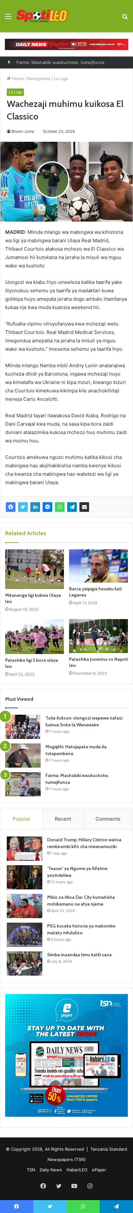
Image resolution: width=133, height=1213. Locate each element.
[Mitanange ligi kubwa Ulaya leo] (34, 569)
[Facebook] (10, 507)
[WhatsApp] (60, 507)
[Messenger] (47, 507)
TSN (31, 1169)
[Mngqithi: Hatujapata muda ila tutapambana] (23, 755)
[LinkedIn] (35, 507)
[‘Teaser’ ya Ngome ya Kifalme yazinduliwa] (24, 877)
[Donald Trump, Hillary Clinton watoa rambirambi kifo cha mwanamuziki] (24, 848)
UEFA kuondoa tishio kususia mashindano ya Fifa (65, 67)
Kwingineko (38, 78)
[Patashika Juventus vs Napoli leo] (98, 636)
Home (17, 78)
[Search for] (125, 18)
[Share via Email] (84, 507)
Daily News (51, 1169)
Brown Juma (23, 131)
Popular (21, 819)
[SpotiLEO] (42, 16)
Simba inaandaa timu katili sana (79, 955)
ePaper (99, 1169)
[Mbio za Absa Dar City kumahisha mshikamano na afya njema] (24, 906)
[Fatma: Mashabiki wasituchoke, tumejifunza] (23, 784)
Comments (108, 819)
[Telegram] (72, 507)
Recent (63, 819)
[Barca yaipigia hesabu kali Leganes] (98, 565)
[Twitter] (23, 507)
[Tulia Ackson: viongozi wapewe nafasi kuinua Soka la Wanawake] (23, 727)
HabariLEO (76, 1169)
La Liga (61, 78)
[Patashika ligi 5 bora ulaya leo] (34, 636)
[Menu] (8, 18)
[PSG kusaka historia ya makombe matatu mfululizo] (24, 935)
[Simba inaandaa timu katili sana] (24, 963)
